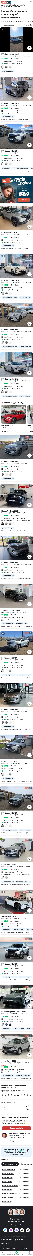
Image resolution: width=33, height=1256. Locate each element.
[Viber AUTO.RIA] (16, 1230)
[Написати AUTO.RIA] (22, 1230)
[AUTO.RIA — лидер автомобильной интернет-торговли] (6, 2)
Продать (16, 1254)
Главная (3, 1254)
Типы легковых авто (10, 1164)
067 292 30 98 (13, 1141)
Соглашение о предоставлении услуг (13, 1236)
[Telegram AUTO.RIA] (5, 1230)
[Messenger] (11, 1230)
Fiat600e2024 (7, 425)
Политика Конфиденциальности (12, 1240)
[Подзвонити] (28, 1230)
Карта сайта (5, 1243)
